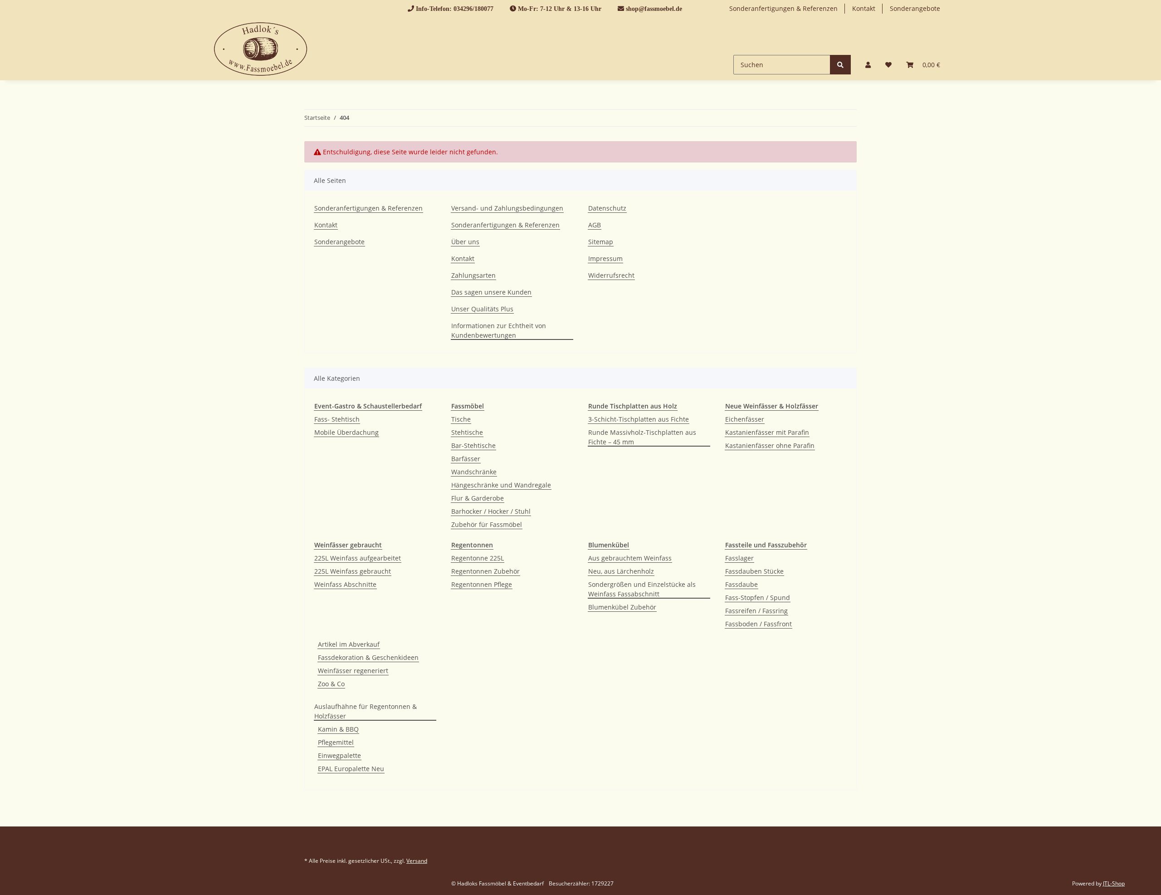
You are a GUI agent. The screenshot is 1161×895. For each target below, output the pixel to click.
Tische (461, 419)
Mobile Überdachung (346, 432)
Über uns (465, 241)
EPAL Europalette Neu (351, 768)
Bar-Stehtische (473, 445)
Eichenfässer (744, 419)
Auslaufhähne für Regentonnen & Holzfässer (365, 711)
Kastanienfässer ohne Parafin (770, 445)
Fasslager (739, 558)
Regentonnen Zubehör (485, 571)
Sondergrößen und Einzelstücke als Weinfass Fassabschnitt (642, 589)
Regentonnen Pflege (481, 584)
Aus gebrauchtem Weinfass (630, 558)
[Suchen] (840, 64)
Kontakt (863, 8)
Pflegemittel (336, 742)
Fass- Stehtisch (337, 419)
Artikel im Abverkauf (349, 644)
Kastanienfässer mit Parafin (767, 432)
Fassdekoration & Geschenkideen (368, 657)
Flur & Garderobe (477, 498)
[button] (868, 64)
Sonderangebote (915, 8)
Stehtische (467, 432)
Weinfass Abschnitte (345, 584)
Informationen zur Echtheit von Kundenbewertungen (498, 330)
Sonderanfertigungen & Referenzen (783, 8)
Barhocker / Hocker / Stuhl (491, 511)
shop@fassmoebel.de (654, 8)
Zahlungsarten (473, 275)
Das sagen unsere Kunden (491, 292)
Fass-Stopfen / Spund (757, 597)
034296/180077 (473, 8)
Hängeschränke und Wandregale (501, 485)
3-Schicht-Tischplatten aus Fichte (638, 419)
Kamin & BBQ (338, 729)
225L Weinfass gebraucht (352, 571)
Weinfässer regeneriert (353, 670)
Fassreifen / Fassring (756, 610)
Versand (416, 861)
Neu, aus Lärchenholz (621, 571)
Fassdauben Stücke (754, 571)
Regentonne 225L (477, 558)
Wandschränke (474, 471)
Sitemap (600, 241)
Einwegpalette (339, 755)
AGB (594, 225)
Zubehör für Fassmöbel (486, 524)
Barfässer (465, 458)
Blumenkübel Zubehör (622, 607)
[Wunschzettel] (888, 64)
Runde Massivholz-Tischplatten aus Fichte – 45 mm (642, 437)
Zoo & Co (331, 683)
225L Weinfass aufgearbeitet (357, 558)
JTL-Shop (1114, 883)
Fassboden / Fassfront (758, 624)
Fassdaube (741, 584)
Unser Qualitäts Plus (482, 309)
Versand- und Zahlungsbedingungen (507, 208)
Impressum (605, 258)
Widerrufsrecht (611, 275)
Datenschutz (607, 208)
